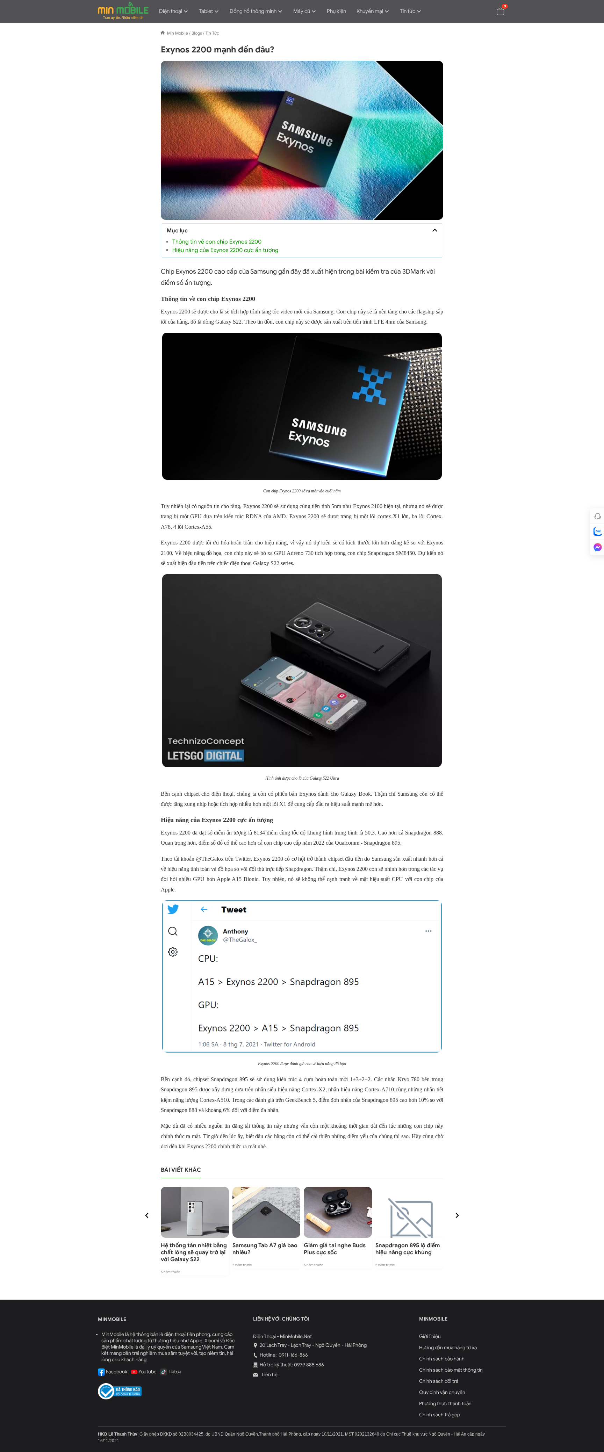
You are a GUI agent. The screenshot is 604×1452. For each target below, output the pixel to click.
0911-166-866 (293, 1355)
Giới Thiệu (430, 1336)
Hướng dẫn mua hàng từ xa (448, 1348)
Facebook (116, 1372)
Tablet (206, 11)
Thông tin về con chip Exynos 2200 (216, 241)
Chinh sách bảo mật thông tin (451, 1370)
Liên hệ (269, 1375)
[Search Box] (484, 10)
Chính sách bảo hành (442, 1359)
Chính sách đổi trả (438, 1381)
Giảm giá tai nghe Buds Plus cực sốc (335, 1249)
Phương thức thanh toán (445, 1404)
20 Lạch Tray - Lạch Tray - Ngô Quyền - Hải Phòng (313, 1345)
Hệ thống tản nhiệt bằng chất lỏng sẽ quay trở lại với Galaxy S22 (194, 1252)
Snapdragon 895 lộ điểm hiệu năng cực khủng (407, 1249)
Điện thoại (170, 11)
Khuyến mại (370, 11)
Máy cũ (301, 11)
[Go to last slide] (147, 1215)
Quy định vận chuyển (442, 1392)
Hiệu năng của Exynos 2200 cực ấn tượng (225, 250)
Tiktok (174, 1372)
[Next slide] (456, 1215)
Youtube (147, 1372)
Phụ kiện (336, 11)
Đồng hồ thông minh (253, 11)
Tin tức (407, 11)
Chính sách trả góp (439, 1415)
